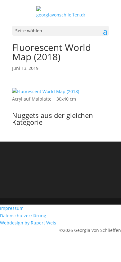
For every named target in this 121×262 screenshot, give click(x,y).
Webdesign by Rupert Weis (28, 223)
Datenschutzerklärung (23, 216)
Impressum (12, 208)
